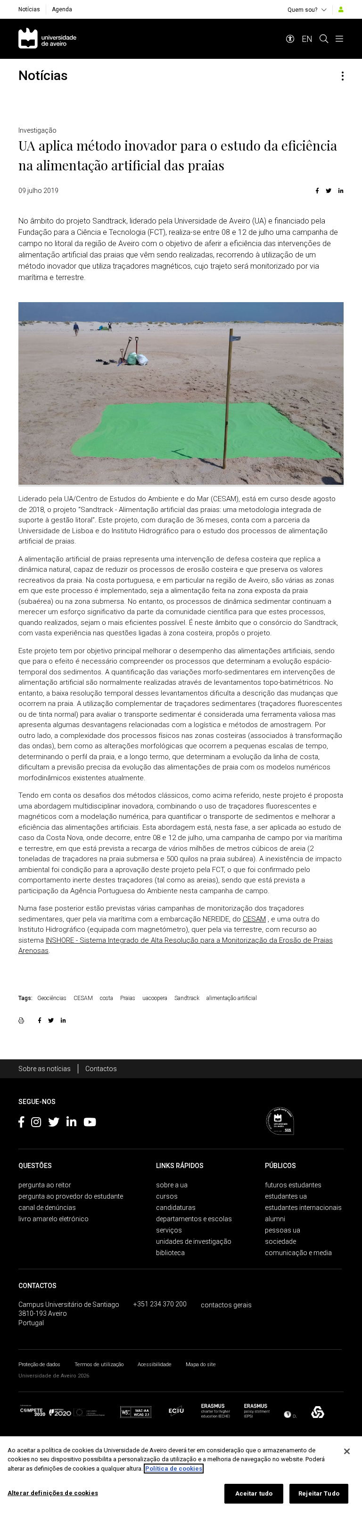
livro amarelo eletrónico (53, 1219)
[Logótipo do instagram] (36, 1124)
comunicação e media (298, 1253)
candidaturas (176, 1207)
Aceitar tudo (254, 1493)
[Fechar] (347, 1451)
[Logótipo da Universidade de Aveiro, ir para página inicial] (47, 39)
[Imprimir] (22, 1020)
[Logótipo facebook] (21, 1124)
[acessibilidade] (290, 39)
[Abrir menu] (339, 38)
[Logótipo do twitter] (53, 1124)
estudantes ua (286, 1196)
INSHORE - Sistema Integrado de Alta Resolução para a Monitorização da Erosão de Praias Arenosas (175, 945)
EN (307, 39)
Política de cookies (173, 1468)
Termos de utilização (98, 1364)
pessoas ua (282, 1230)
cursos (167, 1196)
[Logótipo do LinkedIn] (71, 1124)
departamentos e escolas (194, 1219)
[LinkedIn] (340, 190)
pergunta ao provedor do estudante (70, 1196)
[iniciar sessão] (341, 9)
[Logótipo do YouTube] (89, 1124)
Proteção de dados (39, 1364)
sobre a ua (172, 1185)
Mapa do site (201, 1364)
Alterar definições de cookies (53, 1493)
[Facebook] (317, 190)
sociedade (280, 1241)
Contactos (101, 1069)
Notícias (29, 9)
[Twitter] (328, 190)
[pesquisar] (324, 39)
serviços (169, 1230)
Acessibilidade (155, 1364)
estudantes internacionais (303, 1207)
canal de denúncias (47, 1207)
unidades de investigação (193, 1241)
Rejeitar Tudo (318, 1493)
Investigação (37, 130)
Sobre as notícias (44, 1069)
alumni (275, 1219)
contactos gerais (226, 1305)
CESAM (254, 919)
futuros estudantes (293, 1185)
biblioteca (170, 1253)
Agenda (62, 9)
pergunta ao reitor (44, 1185)
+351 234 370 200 (160, 1304)
